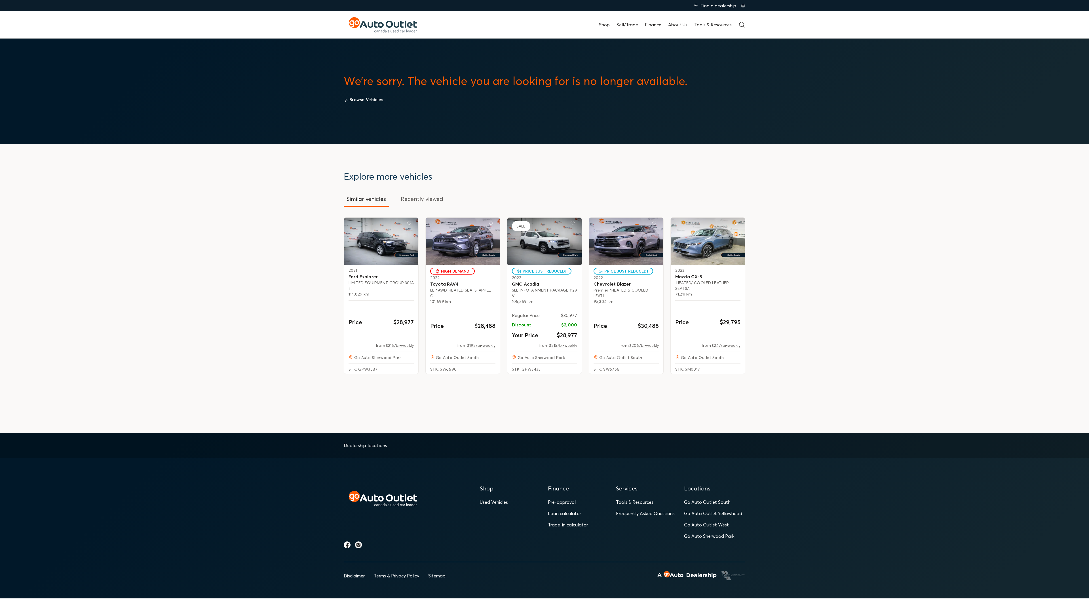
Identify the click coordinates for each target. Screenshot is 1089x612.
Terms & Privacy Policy (396, 576)
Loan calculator (564, 513)
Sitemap (437, 576)
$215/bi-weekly (400, 345)
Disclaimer (354, 576)
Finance (653, 24)
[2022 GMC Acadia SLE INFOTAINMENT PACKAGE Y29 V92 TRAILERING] (544, 241)
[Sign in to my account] (743, 5)
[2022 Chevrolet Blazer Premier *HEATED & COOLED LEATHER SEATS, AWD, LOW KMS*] (626, 241)
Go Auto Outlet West (706, 525)
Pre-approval (562, 502)
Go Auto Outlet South (707, 502)
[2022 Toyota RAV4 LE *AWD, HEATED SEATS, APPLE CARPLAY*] (463, 241)
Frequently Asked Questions (645, 513)
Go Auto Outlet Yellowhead (713, 513)
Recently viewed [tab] (422, 198)
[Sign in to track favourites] (410, 224)
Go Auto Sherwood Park (709, 536)
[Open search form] (741, 24)
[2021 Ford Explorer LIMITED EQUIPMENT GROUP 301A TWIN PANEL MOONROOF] (381, 241)
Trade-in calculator (568, 525)
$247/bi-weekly (726, 345)
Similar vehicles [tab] (366, 198)
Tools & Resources (713, 24)
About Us (677, 24)
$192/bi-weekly (481, 345)
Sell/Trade (627, 24)
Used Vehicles (494, 502)
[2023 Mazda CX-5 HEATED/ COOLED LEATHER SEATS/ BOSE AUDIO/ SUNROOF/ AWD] (708, 241)
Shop (604, 24)
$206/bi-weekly (644, 345)
